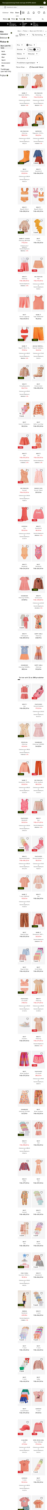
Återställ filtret (37, 67)
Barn (17, 13)
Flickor (25, 31)
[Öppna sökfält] (42, 19)
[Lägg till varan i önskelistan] (27, 75)
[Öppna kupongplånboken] (23, 12)
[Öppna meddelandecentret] (33, 13)
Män (12, 13)
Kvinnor (6, 13)
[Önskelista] (39, 12)
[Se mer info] (24, 107)
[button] (24, 35)
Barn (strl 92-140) (36, 31)
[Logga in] (28, 12)
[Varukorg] (44, 12)
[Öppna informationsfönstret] (45, 3)
